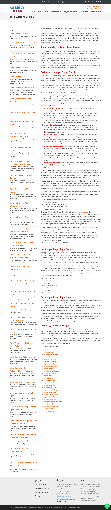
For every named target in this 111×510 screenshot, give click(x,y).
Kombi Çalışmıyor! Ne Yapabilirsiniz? (23, 281)
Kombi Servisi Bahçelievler (52, 508)
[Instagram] (93, 2)
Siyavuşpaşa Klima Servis (43, 496)
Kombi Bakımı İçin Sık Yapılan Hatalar (23, 382)
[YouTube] (97, 2)
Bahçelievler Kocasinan (51, 394)
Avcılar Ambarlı (48, 352)
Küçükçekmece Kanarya (51, 392)
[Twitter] (85, 2)
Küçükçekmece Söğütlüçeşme (53, 401)
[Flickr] (99, 2)
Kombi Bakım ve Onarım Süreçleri (22, 113)
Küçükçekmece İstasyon (51, 390)
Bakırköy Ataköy (48, 357)
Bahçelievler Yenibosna (51, 406)
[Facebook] (87, 2)
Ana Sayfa (12, 22)
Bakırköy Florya (48, 378)
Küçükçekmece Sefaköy (51, 397)
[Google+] (89, 2)
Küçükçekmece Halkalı (50, 383)
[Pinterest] (100, 2)
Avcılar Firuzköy (48, 376)
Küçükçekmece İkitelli (50, 385)
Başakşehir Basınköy (50, 362)
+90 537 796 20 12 (44, 2)
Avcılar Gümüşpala (49, 380)
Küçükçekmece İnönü (50, 387)
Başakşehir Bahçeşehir (50, 359)
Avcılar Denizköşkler (50, 373)
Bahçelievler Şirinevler (50, 404)
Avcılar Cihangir (48, 369)
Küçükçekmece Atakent (51, 354)
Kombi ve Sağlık (16, 77)
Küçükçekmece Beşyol (50, 364)
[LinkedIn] (91, 2)
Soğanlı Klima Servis (41, 492)
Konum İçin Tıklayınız (63, 501)
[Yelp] (95, 2)
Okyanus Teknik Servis (20, 508)
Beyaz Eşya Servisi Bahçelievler (70, 508)
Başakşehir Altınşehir (50, 350)
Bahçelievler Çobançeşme (51, 371)
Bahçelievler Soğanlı (50, 399)
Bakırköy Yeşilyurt (49, 411)
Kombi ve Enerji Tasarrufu (19, 34)
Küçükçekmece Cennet (50, 366)
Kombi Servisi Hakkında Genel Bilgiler (23, 43)
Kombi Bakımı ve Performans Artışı (23, 357)
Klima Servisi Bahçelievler (35, 508)
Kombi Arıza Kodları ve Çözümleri (22, 88)
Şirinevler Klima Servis (42, 488)
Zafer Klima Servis (40, 484)
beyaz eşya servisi (82, 212)
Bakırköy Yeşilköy (49, 409)
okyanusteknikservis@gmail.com (60, 2)
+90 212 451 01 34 (95, 8)
